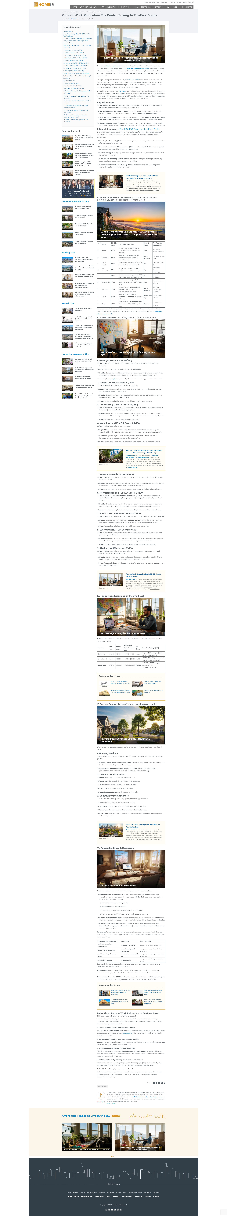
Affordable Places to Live (75, 201)
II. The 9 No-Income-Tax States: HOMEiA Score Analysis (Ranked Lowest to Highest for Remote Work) (77, 41)
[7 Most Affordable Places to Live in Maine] (67, 235)
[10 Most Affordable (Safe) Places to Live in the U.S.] (67, 209)
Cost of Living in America (88, 1192)
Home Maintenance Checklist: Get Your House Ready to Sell (120, 691)
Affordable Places (110, 7)
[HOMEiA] (44, 4)
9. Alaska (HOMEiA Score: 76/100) (73, 71)
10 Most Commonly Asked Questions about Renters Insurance (83, 319)
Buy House (171, 7)
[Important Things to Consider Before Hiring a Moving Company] (67, 173)
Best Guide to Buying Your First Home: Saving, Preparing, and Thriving (154, 1001)
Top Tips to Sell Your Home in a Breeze (153, 691)
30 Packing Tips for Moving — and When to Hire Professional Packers (84, 285)
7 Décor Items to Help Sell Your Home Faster (152, 682)
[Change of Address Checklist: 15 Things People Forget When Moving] (67, 294)
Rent (136, 7)
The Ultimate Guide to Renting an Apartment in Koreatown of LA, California (84, 336)
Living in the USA (88, 7)
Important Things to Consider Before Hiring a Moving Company (84, 172)
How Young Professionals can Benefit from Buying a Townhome (120, 992)
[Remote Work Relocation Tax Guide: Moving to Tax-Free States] (67, 147)
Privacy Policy (127, 1196)
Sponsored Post (87, 1196)
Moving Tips (68, 252)
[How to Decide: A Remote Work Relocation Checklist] (87, 1137)
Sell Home (187, 7)
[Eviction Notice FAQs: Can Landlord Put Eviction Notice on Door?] (67, 345)
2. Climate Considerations (71, 83)
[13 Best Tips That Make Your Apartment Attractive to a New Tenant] (67, 328)
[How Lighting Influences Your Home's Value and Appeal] (67, 388)
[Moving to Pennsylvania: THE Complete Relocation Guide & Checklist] (67, 268)
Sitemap (156, 1196)
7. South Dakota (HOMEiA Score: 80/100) (75, 65)
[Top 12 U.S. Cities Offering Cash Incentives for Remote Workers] (67, 138)
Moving (125, 7)
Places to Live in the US (106, 1192)
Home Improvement (151, 7)
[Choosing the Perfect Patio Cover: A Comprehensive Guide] (67, 361)
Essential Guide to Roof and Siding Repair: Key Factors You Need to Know (84, 396)
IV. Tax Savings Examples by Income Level (76, 73)
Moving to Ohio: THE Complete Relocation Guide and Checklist (84, 259)
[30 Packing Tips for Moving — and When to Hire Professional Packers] (67, 286)
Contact (179, 2)
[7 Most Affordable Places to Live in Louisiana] (67, 244)
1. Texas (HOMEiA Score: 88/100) (73, 50)
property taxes (113, 379)
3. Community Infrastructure (72, 86)
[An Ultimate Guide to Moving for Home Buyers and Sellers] (67, 277)
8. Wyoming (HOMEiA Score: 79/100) (74, 68)
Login (191, 2)
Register (185, 2)
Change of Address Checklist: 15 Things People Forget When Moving (84, 294)
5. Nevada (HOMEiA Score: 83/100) (73, 60)
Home (74, 7)
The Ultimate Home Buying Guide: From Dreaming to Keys (153, 992)
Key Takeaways (68, 31)
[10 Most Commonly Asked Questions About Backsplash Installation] (67, 370)
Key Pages (138, 1196)
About (146, 2)
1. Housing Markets (69, 80)
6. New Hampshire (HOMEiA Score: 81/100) (76, 63)
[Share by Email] (164, 1083)
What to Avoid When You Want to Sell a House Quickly (120, 682)
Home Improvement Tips (75, 354)
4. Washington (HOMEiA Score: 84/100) (75, 58)
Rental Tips (68, 303)
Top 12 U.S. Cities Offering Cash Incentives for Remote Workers (84, 138)
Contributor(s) (102, 1086)
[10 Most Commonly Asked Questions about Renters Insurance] (67, 319)
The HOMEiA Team (73, 19)
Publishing (164, 2)
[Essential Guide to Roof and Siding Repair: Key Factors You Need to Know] (67, 396)
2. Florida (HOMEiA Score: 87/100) (73, 53)
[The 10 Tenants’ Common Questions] (67, 310)
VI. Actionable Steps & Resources (73, 88)
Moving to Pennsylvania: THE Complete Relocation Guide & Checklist (84, 268)
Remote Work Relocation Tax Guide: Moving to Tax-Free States (84, 146)
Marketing (172, 2)
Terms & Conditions (113, 1196)
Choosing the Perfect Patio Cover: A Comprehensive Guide (83, 361)
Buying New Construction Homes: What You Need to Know (119, 1001)
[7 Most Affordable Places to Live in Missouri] (67, 217)
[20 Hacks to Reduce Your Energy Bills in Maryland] (67, 379)
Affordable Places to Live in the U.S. (86, 1116)
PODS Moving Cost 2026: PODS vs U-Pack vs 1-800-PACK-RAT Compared (83, 164)
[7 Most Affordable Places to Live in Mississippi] (67, 226)
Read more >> (111, 1103)
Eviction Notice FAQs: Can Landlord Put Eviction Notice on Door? (84, 345)
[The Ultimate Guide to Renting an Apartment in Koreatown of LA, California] (67, 337)
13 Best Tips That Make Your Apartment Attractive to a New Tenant (84, 327)
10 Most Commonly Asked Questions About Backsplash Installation (84, 370)
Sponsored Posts (154, 2)
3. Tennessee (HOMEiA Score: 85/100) (74, 55)
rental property (127, 1033)
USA (67, 12)
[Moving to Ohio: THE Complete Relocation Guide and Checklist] (67, 260)
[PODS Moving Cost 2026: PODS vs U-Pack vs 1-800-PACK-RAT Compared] (67, 164)
